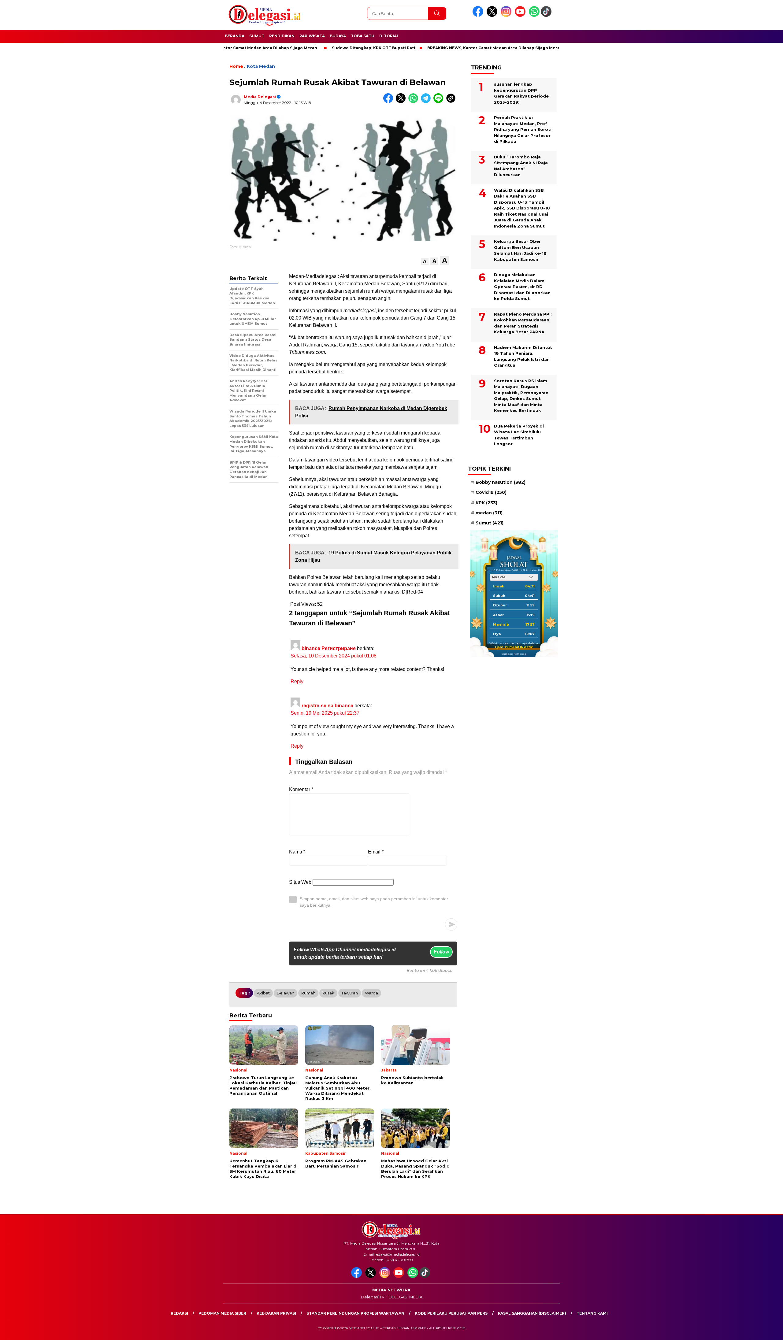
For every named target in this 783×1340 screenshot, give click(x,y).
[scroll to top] (754, 1330)
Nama (297, 851)
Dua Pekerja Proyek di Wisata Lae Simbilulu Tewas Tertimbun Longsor (519, 435)
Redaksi (179, 1313)
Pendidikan (282, 36)
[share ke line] (439, 101)
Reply (297, 681)
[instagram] (507, 15)
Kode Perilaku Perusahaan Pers (451, 1313)
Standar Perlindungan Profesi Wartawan (355, 1313)
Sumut (256, 36)
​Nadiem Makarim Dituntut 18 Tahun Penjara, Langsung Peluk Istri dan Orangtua (523, 356)
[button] (425, 261)
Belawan (285, 992)
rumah (308, 992)
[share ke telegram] (427, 101)
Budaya (338, 36)
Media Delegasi (260, 96)
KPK (486, 502)
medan (489, 513)
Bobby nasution (500, 482)
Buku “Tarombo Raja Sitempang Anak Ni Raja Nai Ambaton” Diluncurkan (521, 165)
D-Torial (389, 36)
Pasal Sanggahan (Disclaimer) (532, 1313)
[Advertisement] (597, 150)
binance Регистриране (329, 648)
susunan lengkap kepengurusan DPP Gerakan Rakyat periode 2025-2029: (521, 93)
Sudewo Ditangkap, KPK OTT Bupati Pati (332, 48)
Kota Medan (261, 66)
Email (376, 851)
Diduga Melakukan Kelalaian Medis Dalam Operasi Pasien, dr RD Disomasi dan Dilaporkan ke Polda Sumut (522, 286)
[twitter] (493, 15)
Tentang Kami (592, 1313)
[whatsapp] (534, 15)
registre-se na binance (327, 705)
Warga (371, 992)
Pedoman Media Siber (222, 1313)
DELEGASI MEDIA (405, 1296)
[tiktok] (547, 15)
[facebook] (479, 15)
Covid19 (491, 492)
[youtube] (521, 15)
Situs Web (300, 882)
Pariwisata (312, 36)
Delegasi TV (372, 1296)
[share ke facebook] (389, 101)
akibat (263, 992)
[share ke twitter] (402, 101)
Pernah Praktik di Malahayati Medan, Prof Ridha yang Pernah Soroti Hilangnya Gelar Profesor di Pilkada (522, 129)
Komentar (301, 789)
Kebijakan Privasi (276, 1313)
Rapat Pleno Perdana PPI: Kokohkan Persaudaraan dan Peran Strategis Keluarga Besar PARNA (523, 323)
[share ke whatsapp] (414, 101)
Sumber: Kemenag (513, 653)
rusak (328, 992)
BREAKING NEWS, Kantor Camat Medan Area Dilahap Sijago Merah (454, 48)
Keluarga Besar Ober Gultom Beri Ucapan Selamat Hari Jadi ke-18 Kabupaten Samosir (520, 250)
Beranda (234, 36)
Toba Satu (362, 36)
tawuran (349, 992)
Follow (441, 951)
